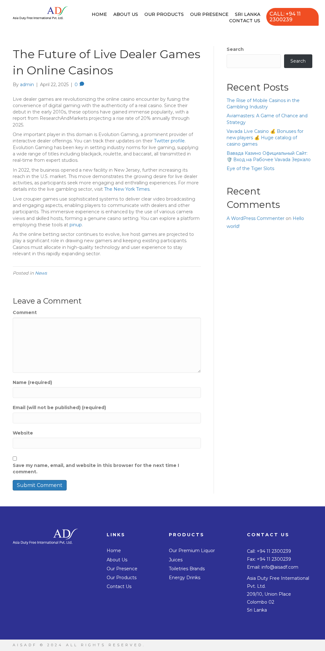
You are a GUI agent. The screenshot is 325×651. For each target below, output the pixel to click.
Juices (175, 560)
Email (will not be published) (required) (59, 407)
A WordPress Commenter (255, 218)
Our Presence (209, 14)
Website (23, 433)
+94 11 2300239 (274, 551)
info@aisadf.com (280, 567)
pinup (76, 225)
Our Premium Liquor (192, 550)
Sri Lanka (247, 14)
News (41, 273)
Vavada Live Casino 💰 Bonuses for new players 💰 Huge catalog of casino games (265, 137)
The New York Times (126, 189)
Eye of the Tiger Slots (250, 168)
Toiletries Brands (187, 569)
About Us (125, 14)
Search (235, 49)
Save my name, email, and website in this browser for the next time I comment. (96, 469)
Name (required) (32, 382)
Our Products (164, 14)
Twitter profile (169, 141)
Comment (25, 312)
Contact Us (244, 21)
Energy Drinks (184, 577)
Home (99, 14)
